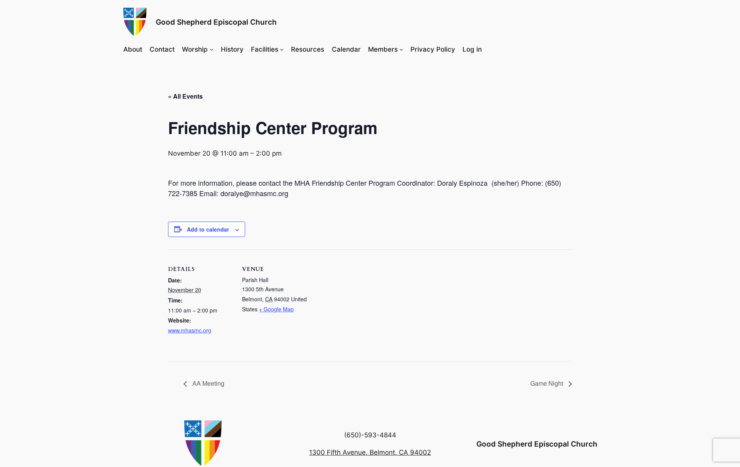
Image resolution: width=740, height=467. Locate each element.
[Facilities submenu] (282, 49)
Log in (472, 49)
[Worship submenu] (212, 49)
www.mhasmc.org (189, 330)
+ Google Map (276, 309)
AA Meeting (207, 383)
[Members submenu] (401, 49)
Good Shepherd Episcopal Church (216, 22)
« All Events (185, 96)
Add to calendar (208, 229)
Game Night (547, 383)
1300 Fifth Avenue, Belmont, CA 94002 (370, 452)
